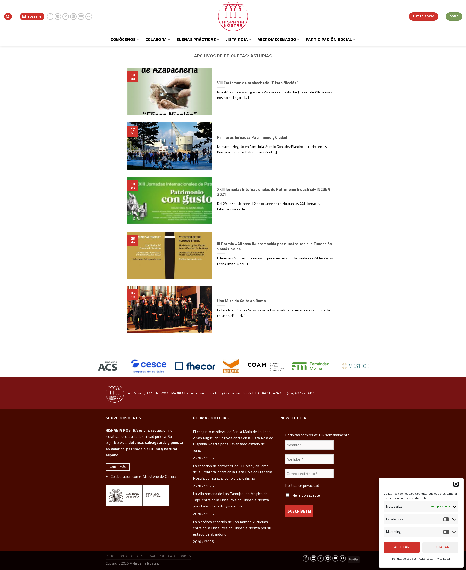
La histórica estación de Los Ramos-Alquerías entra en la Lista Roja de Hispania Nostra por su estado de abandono (232, 528)
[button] (456, 484)
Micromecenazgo (277, 39)
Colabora (156, 39)
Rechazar (440, 547)
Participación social (329, 39)
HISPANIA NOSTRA (122, 430)
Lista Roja (236, 39)
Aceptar (401, 547)
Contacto (125, 556)
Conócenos (123, 39)
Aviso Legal (426, 558)
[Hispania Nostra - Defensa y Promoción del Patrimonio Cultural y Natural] (233, 16)
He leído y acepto (306, 495)
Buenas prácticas (196, 39)
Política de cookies (404, 558)
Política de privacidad (302, 485)
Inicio (110, 556)
